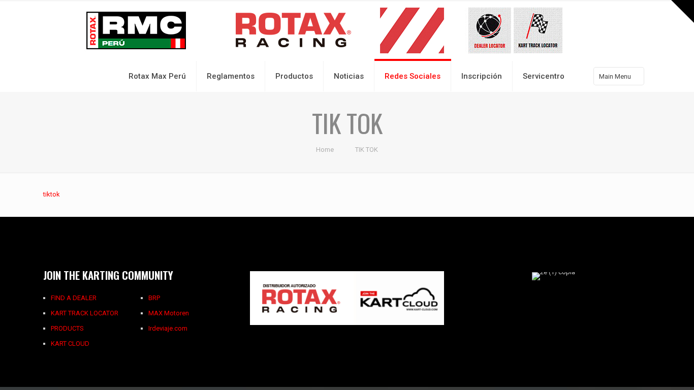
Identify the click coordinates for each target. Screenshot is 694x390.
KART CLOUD (70, 343)
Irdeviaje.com (167, 328)
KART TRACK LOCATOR (84, 313)
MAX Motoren (168, 313)
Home (325, 149)
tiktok (51, 194)
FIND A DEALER (74, 298)
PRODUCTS (67, 328)
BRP (154, 298)
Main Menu (615, 76)
